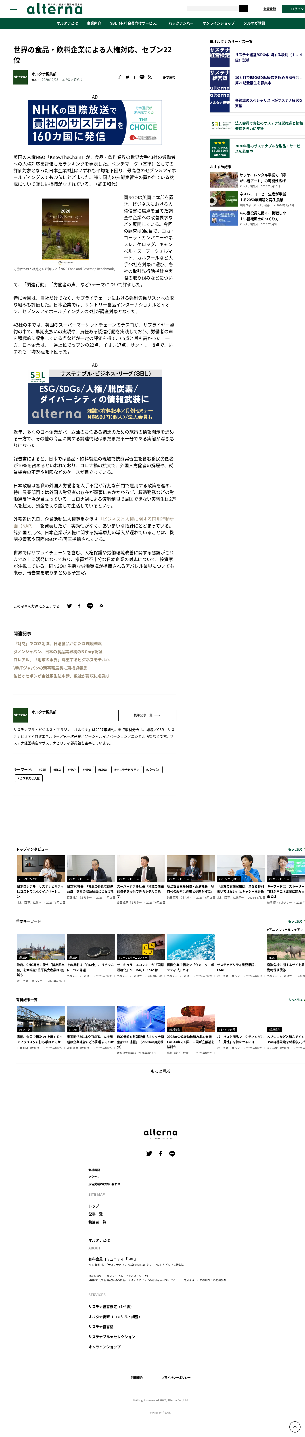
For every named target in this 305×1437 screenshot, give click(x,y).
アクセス (94, 1177)
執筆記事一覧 (143, 715)
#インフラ (24, 1029)
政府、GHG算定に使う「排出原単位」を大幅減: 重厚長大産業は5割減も (41, 969)
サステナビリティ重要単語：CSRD (237, 967)
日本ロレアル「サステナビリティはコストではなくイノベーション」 (40, 891)
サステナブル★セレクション (111, 1336)
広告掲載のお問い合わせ (104, 1184)
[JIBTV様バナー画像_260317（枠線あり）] (95, 122)
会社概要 (94, 1170)
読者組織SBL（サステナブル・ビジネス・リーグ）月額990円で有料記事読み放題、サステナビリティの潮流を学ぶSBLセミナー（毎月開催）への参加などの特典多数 (157, 1278)
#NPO (87, 769)
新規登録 (269, 8)
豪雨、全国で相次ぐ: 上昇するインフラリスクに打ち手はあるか (40, 1039)
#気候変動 (174, 1029)
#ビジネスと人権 (29, 778)
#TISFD (73, 1029)
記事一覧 (95, 1214)
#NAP (72, 769)
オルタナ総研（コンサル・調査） (115, 1316)
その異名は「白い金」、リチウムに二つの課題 (90, 967)
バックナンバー (181, 23)
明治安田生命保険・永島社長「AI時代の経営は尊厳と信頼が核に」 (190, 888)
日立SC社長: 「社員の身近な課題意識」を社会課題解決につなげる (90, 888)
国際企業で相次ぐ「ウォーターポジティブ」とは (190, 967)
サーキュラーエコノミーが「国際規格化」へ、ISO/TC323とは (140, 967)
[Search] (243, 8)
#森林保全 (274, 1029)
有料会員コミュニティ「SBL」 (113, 1259)
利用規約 (137, 1377)
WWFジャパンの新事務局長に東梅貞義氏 (50, 668)
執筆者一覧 (97, 1222)
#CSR (35, 80)
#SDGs (102, 769)
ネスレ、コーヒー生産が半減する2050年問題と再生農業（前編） (263, 199)
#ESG (57, 769)
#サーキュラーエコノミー (133, 957)
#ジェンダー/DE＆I (229, 879)
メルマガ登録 (254, 23)
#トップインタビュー (30, 879)
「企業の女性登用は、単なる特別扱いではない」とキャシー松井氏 (240, 888)
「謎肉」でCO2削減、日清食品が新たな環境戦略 (57, 643)
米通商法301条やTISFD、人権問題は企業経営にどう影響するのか (90, 1039)
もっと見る (161, 1071)
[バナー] (95, 396)
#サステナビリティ (126, 769)
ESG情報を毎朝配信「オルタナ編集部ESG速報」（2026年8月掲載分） (140, 1041)
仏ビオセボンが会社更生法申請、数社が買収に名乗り (61, 676)
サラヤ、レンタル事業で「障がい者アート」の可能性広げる (263, 180)
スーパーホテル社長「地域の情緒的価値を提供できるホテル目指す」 (140, 891)
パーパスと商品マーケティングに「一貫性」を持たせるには (240, 1039)
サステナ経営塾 (100, 1326)
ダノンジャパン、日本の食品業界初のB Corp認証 (57, 651)
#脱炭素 (23, 957)
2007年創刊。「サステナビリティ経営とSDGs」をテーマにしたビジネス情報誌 (136, 1265)
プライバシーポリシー (176, 1377)
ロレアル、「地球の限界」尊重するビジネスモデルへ (61, 659)
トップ (93, 1206)
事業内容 (94, 23)
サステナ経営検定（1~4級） (111, 1306)
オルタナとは (67, 23)
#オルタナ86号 (227, 1029)
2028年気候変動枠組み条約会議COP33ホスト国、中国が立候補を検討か (190, 1041)
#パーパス (153, 769)
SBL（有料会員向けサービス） (135, 23)
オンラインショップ (219, 23)
